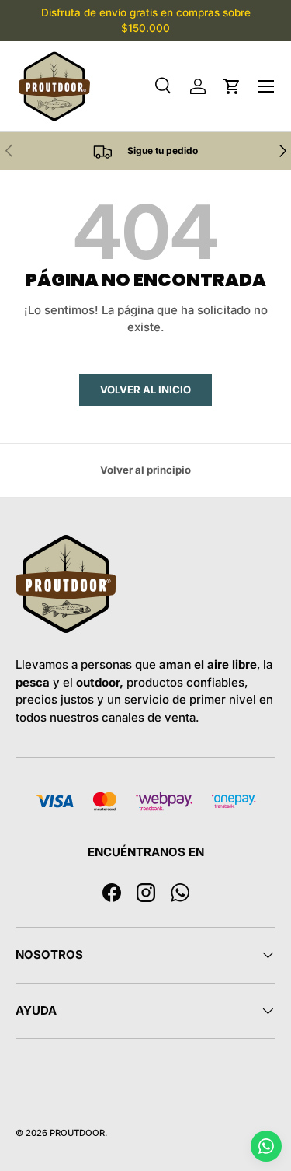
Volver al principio (145, 469)
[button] (232, 86)
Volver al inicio (145, 389)
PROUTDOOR (77, 1132)
